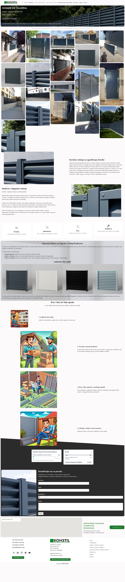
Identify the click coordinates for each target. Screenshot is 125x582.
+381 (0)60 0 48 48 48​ (18, 542)
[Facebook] (13, 553)
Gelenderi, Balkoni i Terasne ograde (65, 2)
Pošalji (40, 513)
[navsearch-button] (22, 2)
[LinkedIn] (17, 553)
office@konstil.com (18, 547)
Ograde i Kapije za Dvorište (51, 2)
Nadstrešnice (30, 2)
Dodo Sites (65, 563)
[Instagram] (21, 553)
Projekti (80, 2)
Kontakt (85, 2)
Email (40, 487)
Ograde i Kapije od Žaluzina (39, 2)
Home (26, 2)
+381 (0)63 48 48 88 (17, 540)
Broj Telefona (41, 494)
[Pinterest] (25, 552)
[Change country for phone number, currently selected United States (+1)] (39, 497)
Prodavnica (75, 2)
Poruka (40, 501)
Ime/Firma (41, 480)
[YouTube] (29, 552)
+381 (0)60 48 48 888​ (18, 545)
